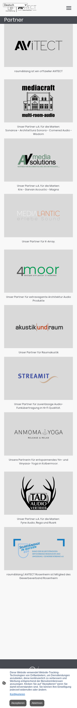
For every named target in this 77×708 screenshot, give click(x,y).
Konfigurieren (17, 694)
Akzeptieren (18, 703)
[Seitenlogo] (21, 8)
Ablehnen (37, 703)
